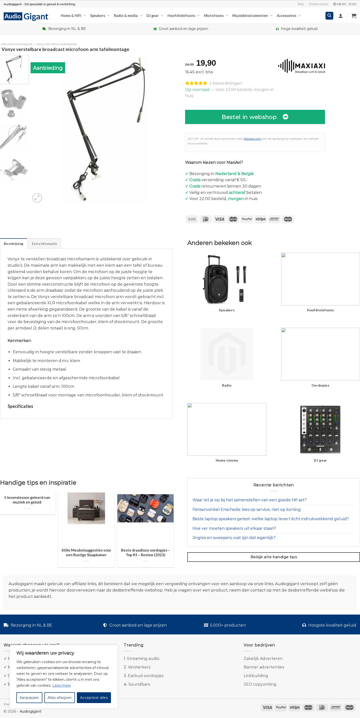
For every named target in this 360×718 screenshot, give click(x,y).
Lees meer (61, 685)
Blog (300, 4)
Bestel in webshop (249, 116)
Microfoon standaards (16, 44)
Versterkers (139, 667)
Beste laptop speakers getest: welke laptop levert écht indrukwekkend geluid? (270, 518)
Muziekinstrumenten (250, 15)
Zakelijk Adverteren (263, 658)
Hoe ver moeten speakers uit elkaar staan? (234, 528)
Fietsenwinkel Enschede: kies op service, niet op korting (246, 509)
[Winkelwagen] (353, 15)
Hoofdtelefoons (181, 15)
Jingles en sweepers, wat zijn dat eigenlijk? (234, 537)
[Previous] (40, 129)
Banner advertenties (264, 667)
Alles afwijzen (60, 697)
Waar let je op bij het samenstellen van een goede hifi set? (249, 500)
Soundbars (139, 684)
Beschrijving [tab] (13, 244)
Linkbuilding (256, 675)
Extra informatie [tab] (44, 244)
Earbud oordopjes (145, 675)
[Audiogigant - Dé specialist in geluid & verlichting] (28, 16)
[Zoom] (37, 198)
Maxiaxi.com (252, 138)
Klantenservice (318, 4)
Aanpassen (29, 697)
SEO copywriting (260, 684)
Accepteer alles (94, 697)
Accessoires (286, 15)
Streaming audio (143, 658)
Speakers (97, 15)
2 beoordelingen (225, 83)
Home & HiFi (71, 15)
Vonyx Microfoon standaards (56, 44)
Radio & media (126, 15)
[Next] (170, 129)
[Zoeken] (329, 16)
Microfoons (214, 15)
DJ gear (152, 15)
